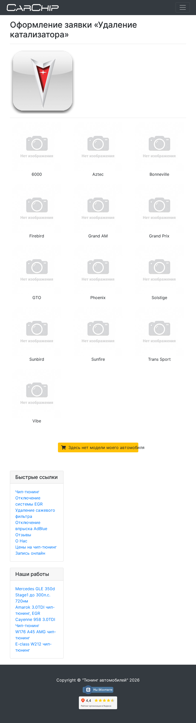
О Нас (21, 540)
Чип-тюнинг (27, 491)
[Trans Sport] (159, 331)
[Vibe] (36, 392)
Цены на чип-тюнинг (36, 547)
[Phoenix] (98, 269)
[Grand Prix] (159, 207)
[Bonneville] (159, 146)
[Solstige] (159, 269)
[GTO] (36, 269)
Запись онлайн (30, 553)
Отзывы (23, 534)
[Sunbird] (36, 331)
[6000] (36, 146)
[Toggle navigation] (183, 7)
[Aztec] (98, 146)
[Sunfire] (98, 331)
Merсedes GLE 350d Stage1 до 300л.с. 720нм (35, 595)
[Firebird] (36, 207)
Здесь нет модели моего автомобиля (102, 447)
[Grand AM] (98, 207)
